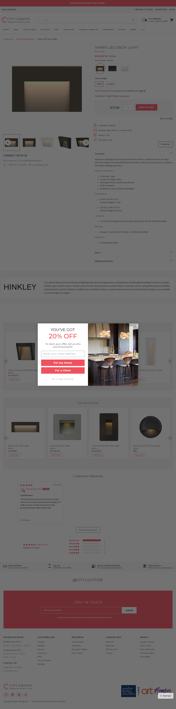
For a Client (63, 370)
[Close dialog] (135, 327)
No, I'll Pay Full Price (62, 379)
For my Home (63, 362)
